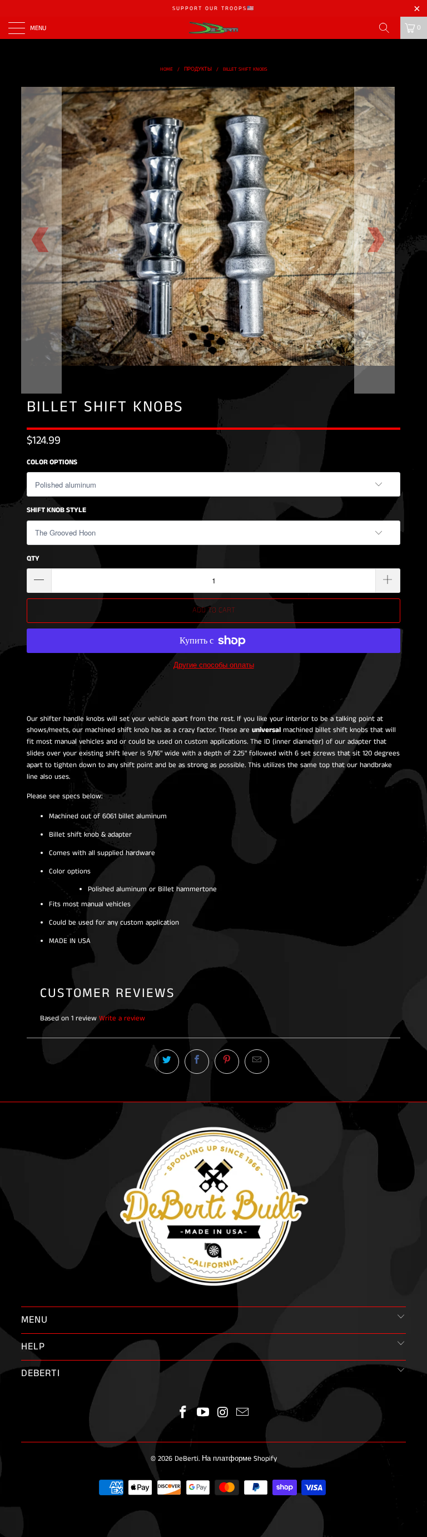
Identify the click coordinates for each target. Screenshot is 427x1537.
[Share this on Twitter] (167, 1061)
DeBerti (186, 1458)
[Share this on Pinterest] (227, 1061)
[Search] (388, 28)
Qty (33, 558)
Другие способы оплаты (213, 665)
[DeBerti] (213, 28)
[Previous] (41, 240)
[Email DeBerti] (243, 1413)
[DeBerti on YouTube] (203, 1413)
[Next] (374, 240)
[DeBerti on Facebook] (183, 1413)
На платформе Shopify (239, 1458)
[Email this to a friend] (257, 1061)
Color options (52, 462)
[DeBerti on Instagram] (223, 1413)
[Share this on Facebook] (197, 1061)
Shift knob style (56, 510)
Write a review (122, 1018)
